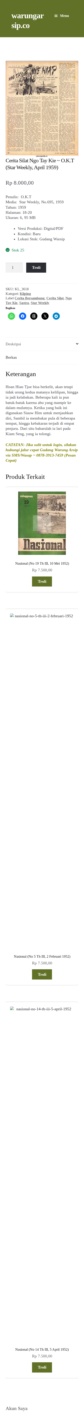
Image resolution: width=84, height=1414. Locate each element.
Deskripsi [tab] (13, 344)
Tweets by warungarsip (23, 1172)
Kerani (52, 1385)
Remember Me (19, 910)
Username (13, 884)
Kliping (25, 294)
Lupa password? (18, 934)
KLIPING (24, 1045)
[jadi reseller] (42, 997)
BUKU (21, 1036)
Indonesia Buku (41, 1380)
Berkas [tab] (11, 357)
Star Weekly (40, 303)
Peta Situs (35, 1385)
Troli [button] (42, 581)
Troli (36, 267)
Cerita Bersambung (30, 298)
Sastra (24, 303)
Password (12, 898)
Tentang (17, 1385)
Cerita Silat (55, 298)
